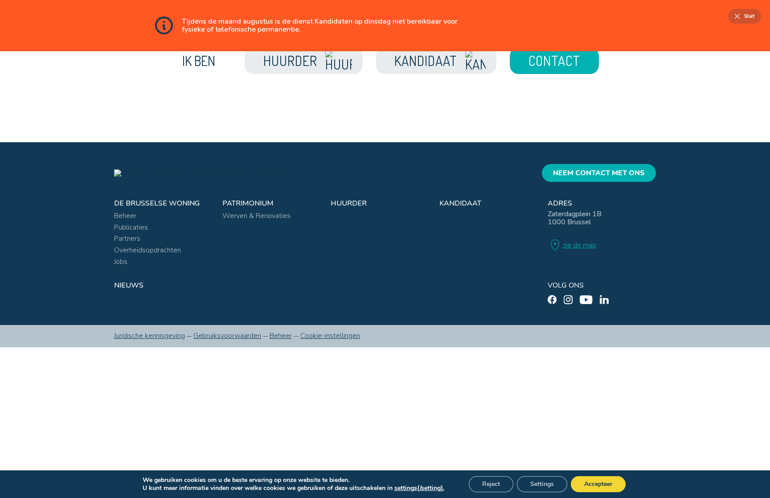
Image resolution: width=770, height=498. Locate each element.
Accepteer (598, 484)
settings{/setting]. (419, 488)
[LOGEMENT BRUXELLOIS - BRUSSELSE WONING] (200, 173)
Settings (542, 484)
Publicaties (131, 227)
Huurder (349, 203)
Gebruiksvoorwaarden (227, 336)
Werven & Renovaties (256, 216)
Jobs (120, 262)
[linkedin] (604, 300)
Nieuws (128, 285)
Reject (491, 484)
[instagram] (568, 300)
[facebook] (552, 300)
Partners (127, 238)
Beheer (125, 216)
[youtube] (586, 300)
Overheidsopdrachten (147, 250)
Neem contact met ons (599, 173)
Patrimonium (248, 203)
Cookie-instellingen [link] (330, 336)
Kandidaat (460, 203)
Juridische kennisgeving (149, 336)
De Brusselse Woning (157, 203)
